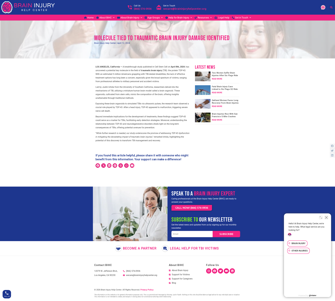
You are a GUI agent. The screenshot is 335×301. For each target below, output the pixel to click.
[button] (331, 7)
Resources (203, 17)
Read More (217, 79)
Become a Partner (140, 248)
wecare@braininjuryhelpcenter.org (184, 8)
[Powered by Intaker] (313, 295)
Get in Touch (169, 5)
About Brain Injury (130, 17)
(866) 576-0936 (143, 8)
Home (90, 17)
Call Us (137, 5)
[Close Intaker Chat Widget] (326, 217)
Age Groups (153, 17)
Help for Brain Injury (178, 17)
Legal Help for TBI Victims (194, 248)
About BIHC (105, 17)
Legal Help (223, 17)
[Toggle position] (321, 217)
